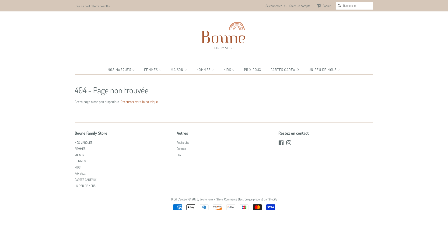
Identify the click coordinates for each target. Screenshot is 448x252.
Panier (327, 6)
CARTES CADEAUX (285, 69)
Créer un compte (299, 6)
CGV (179, 155)
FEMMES (151, 69)
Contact (181, 149)
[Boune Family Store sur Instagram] (288, 144)
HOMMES (204, 69)
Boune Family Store (211, 199)
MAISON (178, 69)
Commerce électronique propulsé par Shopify (250, 199)
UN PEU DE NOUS (323, 69)
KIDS (228, 69)
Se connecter (274, 6)
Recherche (183, 143)
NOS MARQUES (120, 69)
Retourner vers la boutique (139, 101)
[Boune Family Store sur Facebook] (281, 144)
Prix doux (252, 69)
